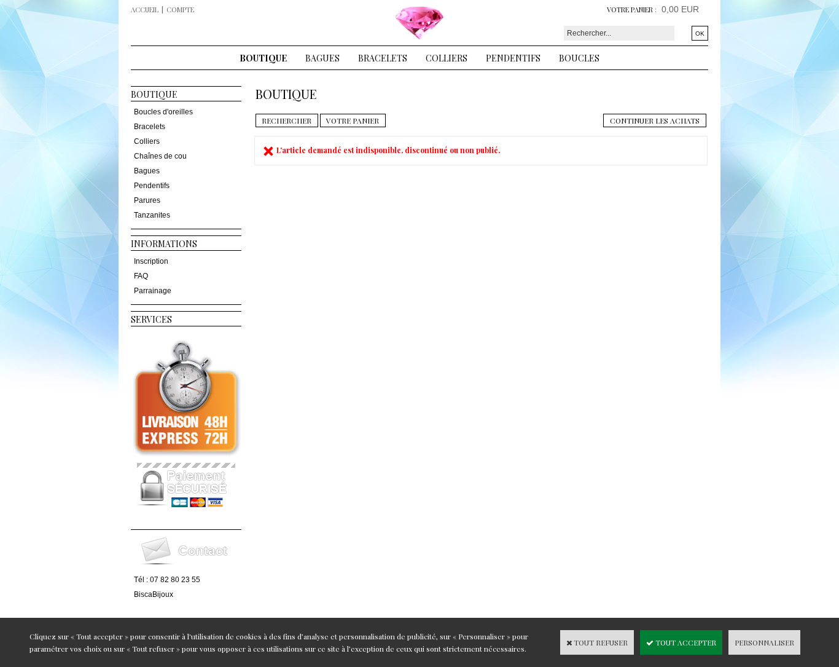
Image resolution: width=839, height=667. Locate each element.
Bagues (322, 58)
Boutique (263, 58)
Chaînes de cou (160, 156)
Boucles (579, 58)
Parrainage (152, 290)
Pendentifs (513, 58)
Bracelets (382, 58)
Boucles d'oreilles (163, 112)
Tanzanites (152, 215)
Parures (147, 200)
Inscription (151, 261)
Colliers (446, 58)
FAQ (141, 276)
